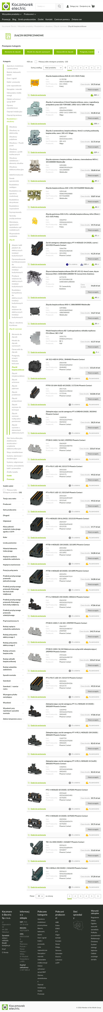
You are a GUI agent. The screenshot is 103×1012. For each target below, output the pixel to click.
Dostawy (94, 941)
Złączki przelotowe (16, 393)
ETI (56, 932)
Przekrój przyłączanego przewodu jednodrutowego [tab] (12, 578)
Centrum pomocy (62, 19)
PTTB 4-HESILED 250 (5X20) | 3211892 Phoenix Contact (68, 545)
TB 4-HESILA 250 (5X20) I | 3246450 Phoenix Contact (66, 868)
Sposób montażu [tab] (9, 675)
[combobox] (49, 6)
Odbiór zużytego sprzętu (94, 956)
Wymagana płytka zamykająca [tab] (10, 696)
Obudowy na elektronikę (14, 132)
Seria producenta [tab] (9, 510)
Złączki (12, 240)
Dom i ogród (12, 78)
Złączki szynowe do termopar (16, 407)
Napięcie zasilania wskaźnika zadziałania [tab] (11, 558)
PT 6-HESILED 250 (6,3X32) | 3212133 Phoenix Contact (67, 519)
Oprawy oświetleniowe (12, 107)
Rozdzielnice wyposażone (14, 207)
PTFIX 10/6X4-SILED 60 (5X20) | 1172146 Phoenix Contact (69, 385)
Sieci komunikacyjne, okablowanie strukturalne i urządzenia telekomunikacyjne (15, 443)
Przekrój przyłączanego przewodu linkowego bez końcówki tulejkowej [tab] (12, 590)
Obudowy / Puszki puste (16, 144)
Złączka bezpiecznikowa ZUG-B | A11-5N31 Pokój (65, 76)
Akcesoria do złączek (13, 52)
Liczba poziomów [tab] (9, 543)
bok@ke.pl (6, 945)
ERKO (57, 928)
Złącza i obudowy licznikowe (16, 324)
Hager (57, 935)
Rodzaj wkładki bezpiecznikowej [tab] (9, 660)
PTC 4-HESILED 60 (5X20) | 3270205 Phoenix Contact (67, 790)
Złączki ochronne (15, 381)
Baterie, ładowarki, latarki (14, 73)
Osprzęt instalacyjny (14, 112)
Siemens (58, 950)
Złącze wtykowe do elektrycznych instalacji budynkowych (17, 312)
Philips (57, 947)
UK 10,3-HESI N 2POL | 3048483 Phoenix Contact (65, 359)
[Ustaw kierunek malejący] (65, 68)
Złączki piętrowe (15, 387)
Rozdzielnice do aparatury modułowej (15, 193)
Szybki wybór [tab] (8, 486)
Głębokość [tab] (7, 521)
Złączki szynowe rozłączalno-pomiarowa (16, 417)
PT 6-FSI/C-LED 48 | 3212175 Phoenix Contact (64, 466)
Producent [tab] (7, 504)
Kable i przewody (13, 82)
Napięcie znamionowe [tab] (11, 565)
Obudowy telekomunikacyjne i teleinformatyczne (16, 171)
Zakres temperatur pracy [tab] (12, 719)
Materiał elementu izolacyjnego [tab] (10, 550)
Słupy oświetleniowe (15, 452)
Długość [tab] (6, 515)
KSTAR (57, 938)
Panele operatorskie (14, 180)
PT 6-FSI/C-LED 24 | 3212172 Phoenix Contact (64, 678)
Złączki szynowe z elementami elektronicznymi (18, 429)
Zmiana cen (77, 19)
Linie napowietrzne (14, 86)
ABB (57, 922)
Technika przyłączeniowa (15, 217)
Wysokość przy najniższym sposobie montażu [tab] (11, 711)
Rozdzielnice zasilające (14, 186)
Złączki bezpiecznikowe (18, 368)
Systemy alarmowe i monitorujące (14, 457)
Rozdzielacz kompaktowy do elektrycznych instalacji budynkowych (17, 296)
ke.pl (4, 949)
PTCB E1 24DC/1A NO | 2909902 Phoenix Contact (65, 440)
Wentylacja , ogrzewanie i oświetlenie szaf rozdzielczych (15, 226)
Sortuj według (36, 68)
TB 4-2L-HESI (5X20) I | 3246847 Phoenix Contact (65, 842)
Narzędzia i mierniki (14, 89)
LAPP (57, 963)
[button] (37, 95)
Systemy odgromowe (15, 462)
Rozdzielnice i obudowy (44, 26)
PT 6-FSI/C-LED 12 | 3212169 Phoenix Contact (64, 492)
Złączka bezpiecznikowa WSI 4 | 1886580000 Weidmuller (68, 305)
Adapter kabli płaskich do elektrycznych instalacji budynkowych (17, 250)
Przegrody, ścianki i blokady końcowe (16, 360)
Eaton (57, 925)
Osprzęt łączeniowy (14, 115)
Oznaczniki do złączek (65, 52)
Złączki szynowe (60, 26)
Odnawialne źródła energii (14, 94)
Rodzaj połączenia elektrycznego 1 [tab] (10, 636)
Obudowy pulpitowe (13, 138)
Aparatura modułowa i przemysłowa (15, 67)
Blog (14, 19)
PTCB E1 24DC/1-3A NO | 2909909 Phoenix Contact (66, 623)
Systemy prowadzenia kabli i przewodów (15, 467)
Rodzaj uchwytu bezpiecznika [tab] (9, 652)
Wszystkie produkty (11, 14)
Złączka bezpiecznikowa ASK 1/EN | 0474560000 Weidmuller (70, 188)
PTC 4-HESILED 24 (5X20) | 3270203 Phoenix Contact (67, 816)
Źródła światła (12, 472)
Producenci (29, 14)
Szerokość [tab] (7, 681)
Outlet (41, 19)
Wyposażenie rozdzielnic (14, 235)
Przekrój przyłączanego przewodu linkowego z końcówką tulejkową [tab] (12, 602)
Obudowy (13, 127)
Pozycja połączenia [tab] (10, 570)
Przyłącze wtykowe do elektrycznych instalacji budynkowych (17, 281)
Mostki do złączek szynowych (38, 52)
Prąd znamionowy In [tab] (11, 621)
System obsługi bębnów (94, 947)
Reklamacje (95, 938)
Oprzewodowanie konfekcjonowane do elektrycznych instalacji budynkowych (18, 266)
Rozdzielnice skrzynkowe (14, 201)
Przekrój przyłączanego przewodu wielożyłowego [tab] (12, 613)
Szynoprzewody (15, 212)
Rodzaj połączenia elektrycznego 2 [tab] (10, 644)
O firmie (5, 952)
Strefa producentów (27, 19)
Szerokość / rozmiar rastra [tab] (10, 688)
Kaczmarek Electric (9, 26)
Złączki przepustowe (17, 400)
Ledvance (58, 960)
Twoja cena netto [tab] (9, 499)
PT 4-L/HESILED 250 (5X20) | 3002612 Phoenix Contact (67, 597)
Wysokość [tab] (7, 703)
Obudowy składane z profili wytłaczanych (15, 151)
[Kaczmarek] (17, 6)
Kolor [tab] (5, 537)
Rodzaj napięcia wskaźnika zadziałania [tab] (11, 628)
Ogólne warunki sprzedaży (94, 926)
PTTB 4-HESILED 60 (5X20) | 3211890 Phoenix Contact (67, 571)
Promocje (6, 19)
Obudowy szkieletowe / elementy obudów (16, 160)
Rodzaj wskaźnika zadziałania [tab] (10, 668)
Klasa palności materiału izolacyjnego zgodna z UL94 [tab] (11, 529)
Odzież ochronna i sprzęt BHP (14, 100)
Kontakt (49, 19)
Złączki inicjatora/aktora (18, 375)
